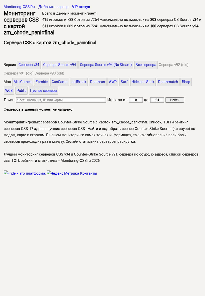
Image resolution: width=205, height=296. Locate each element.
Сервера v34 (28, 65)
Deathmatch (168, 82)
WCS (9, 91)
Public (21, 91)
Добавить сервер (53, 7)
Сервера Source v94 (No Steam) (106, 65)
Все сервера (146, 65)
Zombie (42, 82)
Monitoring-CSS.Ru (19, 7)
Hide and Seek (143, 82)
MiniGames (23, 82)
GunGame (60, 82)
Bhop (186, 82)
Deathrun (97, 82)
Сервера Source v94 (59, 65)
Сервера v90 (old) (49, 73)
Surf (124, 82)
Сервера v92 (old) (173, 64)
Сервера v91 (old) (19, 73)
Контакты (88, 173)
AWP (113, 82)
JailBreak (79, 82)
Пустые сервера (43, 91)
